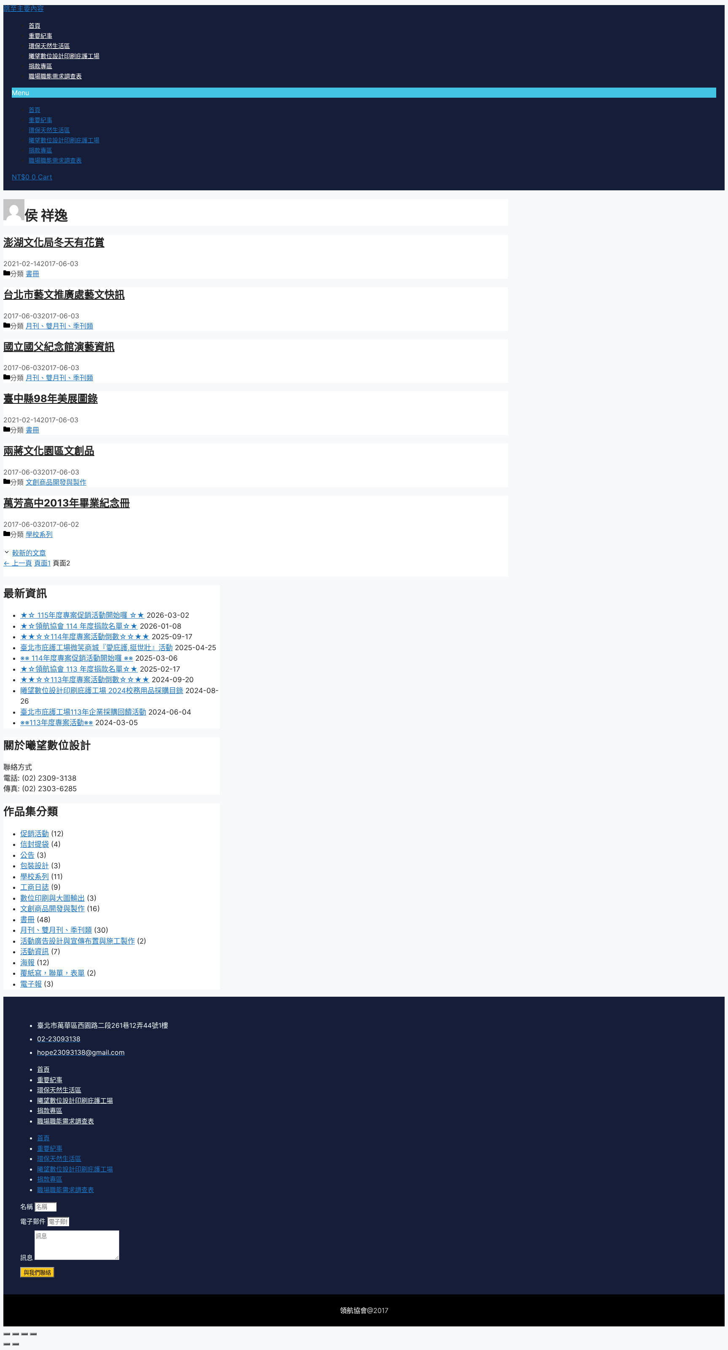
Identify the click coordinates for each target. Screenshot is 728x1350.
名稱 (27, 1207)
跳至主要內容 (23, 8)
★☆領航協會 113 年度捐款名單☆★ (79, 669)
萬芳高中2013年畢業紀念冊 (66, 503)
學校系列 (39, 534)
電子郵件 (33, 1221)
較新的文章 (29, 553)
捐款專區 (40, 65)
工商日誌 (34, 887)
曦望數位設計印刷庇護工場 (64, 55)
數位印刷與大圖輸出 (52, 898)
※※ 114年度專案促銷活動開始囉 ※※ (76, 658)
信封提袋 (34, 844)
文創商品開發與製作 (56, 482)
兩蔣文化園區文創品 (48, 451)
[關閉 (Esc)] (6, 1334)
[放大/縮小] (33, 1334)
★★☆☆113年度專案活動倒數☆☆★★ (85, 679)
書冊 (32, 273)
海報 (27, 962)
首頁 (34, 25)
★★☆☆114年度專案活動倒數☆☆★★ (85, 636)
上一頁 (17, 563)
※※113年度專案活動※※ (56, 722)
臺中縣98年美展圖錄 (50, 398)
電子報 (31, 984)
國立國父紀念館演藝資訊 (59, 347)
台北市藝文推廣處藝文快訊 (64, 294)
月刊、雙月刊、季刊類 (59, 326)
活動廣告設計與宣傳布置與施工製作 (77, 941)
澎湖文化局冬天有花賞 (53, 242)
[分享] (15, 1334)
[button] (364, 93)
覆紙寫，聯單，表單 (52, 973)
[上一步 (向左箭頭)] (6, 1344)
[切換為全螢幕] (24, 1334)
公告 (27, 855)
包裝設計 (34, 866)
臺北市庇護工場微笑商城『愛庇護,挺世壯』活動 (96, 647)
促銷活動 (34, 834)
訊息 (27, 1258)
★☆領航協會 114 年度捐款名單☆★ (79, 626)
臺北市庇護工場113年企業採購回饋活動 (83, 712)
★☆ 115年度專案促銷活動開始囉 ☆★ (82, 615)
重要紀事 (40, 35)
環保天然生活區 (49, 45)
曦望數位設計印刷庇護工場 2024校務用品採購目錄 (101, 690)
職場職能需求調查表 (55, 76)
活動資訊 (34, 951)
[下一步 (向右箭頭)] (15, 1344)
